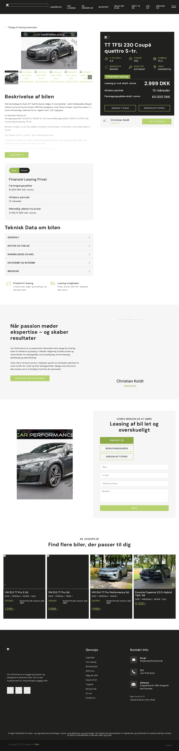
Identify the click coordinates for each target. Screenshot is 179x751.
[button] (8, 77)
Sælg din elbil (119, 7)
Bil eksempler (87, 7)
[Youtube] (27, 690)
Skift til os (136, 7)
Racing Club (91, 689)
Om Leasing (71, 7)
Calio (37, 744)
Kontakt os (160, 7)
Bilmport (104, 7)
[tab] (117, 440)
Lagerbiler (56, 7)
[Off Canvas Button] (173, 7)
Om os (147, 7)
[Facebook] (10, 690)
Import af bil (91, 680)
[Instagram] (18, 690)
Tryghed (89, 684)
